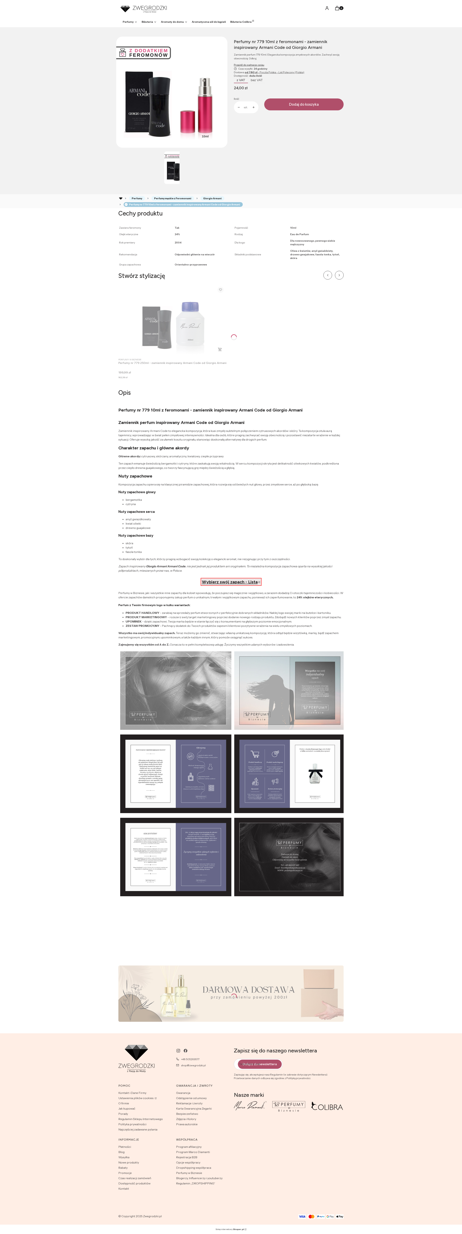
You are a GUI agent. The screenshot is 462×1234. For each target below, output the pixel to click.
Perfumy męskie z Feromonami (172, 198)
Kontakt (123, 1188)
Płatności (124, 1147)
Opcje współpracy (188, 1162)
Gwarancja (183, 1093)
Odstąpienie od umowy (191, 1098)
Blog (121, 1152)
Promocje (125, 1173)
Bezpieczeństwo (187, 1114)
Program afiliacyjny (189, 1147)
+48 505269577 (190, 1059)
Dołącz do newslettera (260, 1064)
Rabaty (123, 1167)
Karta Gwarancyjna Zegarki (194, 1108)
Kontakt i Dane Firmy (132, 1093)
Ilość (236, 98)
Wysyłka (123, 1157)
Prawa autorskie (187, 1124)
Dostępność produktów (134, 1183)
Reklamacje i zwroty (189, 1103)
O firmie (123, 1103)
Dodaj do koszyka (304, 104)
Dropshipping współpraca (193, 1167)
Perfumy (137, 198)
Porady (123, 1114)
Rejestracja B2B (186, 1157)
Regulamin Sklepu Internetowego (140, 1119)
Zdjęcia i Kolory (186, 1119)
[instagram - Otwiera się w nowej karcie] (178, 1050)
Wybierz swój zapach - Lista (230, 581)
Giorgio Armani (212, 198)
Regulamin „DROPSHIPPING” (195, 1183)
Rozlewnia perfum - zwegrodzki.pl (121, 198)
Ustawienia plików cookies (136, 1098)
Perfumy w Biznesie (189, 1173)
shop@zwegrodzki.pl (193, 1065)
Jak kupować (126, 1108)
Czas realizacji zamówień (134, 1178)
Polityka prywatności (132, 1124)
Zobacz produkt (220, 349)
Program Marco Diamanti (193, 1152)
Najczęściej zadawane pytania (137, 1129)
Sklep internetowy (229, 1229)
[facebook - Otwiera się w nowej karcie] (185, 1050)
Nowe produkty (128, 1162)
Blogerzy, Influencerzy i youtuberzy (199, 1178)
